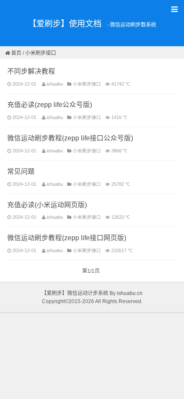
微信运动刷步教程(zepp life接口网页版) (66, 237)
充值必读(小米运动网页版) (47, 204)
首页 (16, 53)
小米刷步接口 (40, 53)
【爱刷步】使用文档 (64, 23)
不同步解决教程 (31, 71)
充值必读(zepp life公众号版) (49, 104)
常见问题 (21, 171)
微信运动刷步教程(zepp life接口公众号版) (70, 138)
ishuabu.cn (129, 293)
